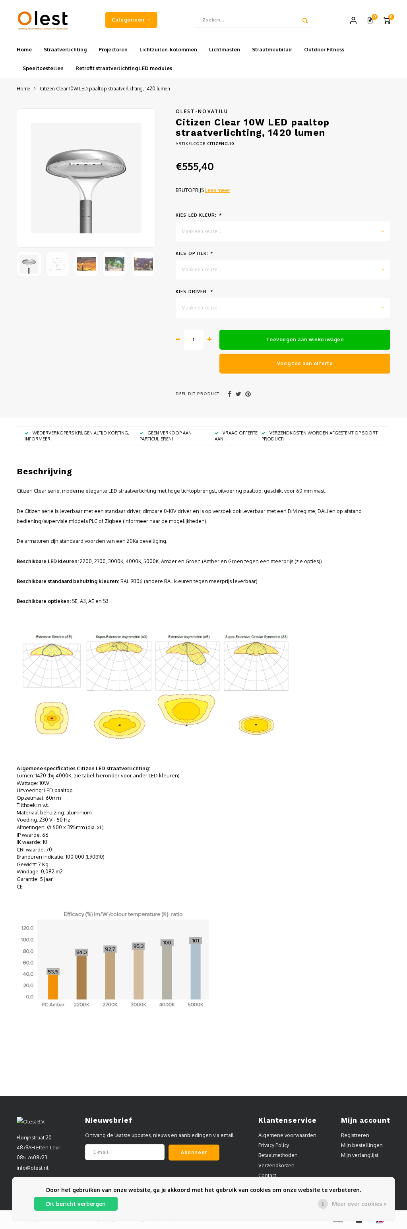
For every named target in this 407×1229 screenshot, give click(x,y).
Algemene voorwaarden (287, 1135)
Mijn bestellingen (362, 1145)
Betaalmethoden (278, 1155)
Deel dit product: (198, 393)
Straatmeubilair (272, 49)
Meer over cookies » (359, 1203)
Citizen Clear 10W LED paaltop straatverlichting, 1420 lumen (105, 89)
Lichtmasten (224, 49)
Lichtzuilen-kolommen (168, 49)
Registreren (355, 1135)
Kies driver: (194, 291)
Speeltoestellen (43, 68)
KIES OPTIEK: (194, 253)
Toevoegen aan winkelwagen (305, 339)
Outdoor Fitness (324, 49)
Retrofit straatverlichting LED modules (124, 68)
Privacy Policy (273, 1145)
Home (24, 49)
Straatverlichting (65, 49)
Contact (267, 1175)
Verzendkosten (276, 1165)
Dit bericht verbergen (76, 1203)
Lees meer (217, 190)
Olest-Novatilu (202, 111)
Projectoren (113, 49)
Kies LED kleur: (198, 215)
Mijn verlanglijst (359, 1155)
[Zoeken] (305, 20)
